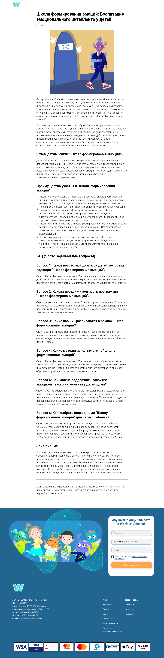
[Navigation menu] (150, 5)
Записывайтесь (113, 486)
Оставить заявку (132, 565)
